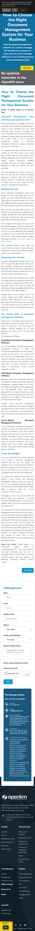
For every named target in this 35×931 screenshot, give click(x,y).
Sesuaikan (23, 10)
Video (21, 898)
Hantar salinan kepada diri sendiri (16, 663)
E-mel (6, 603)
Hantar (8, 681)
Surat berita (23, 888)
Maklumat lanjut (9, 6)
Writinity (23, 239)
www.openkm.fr (20, 764)
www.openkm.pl (20, 766)
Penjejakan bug (24, 891)
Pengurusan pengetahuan (23, 842)
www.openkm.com (21, 772)
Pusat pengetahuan (25, 874)
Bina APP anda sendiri (24, 860)
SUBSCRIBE (27, 68)
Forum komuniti (24, 881)
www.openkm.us (15, 743)
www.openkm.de (20, 755)
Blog (20, 884)
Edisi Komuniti (6, 849)
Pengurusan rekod (25, 838)
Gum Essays (18, 492)
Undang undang (21, 928)
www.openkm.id (21, 751)
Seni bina (4, 832)
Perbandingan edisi (7, 839)
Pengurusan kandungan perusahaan (23, 849)
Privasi (30, 928)
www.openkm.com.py (22, 762)
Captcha (10, 668)
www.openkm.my (21, 757)
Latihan (4, 874)
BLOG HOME (27, 570)
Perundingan (5, 877)
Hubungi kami (6, 913)
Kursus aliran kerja (25, 877)
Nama (6, 593)
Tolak (14, 10)
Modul (21, 856)
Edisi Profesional (7, 842)
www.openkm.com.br (20, 745)
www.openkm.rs (19, 774)
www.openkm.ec (20, 747)
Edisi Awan (5, 846)
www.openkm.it (17, 753)
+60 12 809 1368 (14, 705)
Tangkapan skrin (24, 894)
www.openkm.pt (21, 768)
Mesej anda (12, 646)
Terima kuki (6, 10)
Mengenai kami (6, 910)
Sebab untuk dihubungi (12, 635)
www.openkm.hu (20, 749)
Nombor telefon (9, 614)
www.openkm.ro (21, 770)
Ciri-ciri (3, 835)
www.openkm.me (23, 740)
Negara (6, 625)
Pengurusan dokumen (23, 833)
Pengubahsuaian (7, 881)
